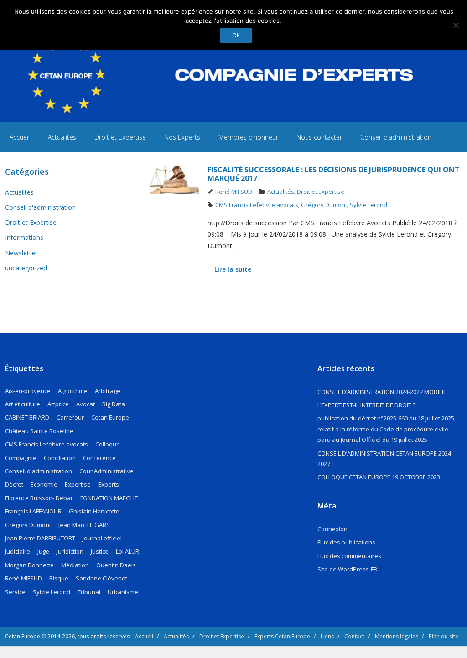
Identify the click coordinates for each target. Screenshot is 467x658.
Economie (44, 484)
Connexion (332, 529)
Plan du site (443, 636)
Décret (14, 484)
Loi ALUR (127, 551)
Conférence (99, 458)
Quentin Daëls (116, 565)
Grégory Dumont (324, 205)
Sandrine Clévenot (101, 578)
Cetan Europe (110, 417)
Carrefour (70, 417)
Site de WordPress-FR (347, 569)
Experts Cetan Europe (282, 636)
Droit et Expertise (320, 191)
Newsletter (21, 253)
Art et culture (22, 404)
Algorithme (73, 391)
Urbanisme (123, 592)
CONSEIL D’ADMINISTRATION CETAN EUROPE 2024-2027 (385, 458)
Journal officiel (102, 538)
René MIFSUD (233, 191)
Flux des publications (346, 542)
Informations (24, 237)
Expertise (78, 484)
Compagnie (20, 458)
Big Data (113, 404)
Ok (236, 35)
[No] (455, 25)
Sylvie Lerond (368, 205)
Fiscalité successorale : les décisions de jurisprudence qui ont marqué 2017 (334, 174)
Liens (327, 636)
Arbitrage (107, 391)
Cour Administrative (106, 471)
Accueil (144, 636)
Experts (108, 484)
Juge (43, 551)
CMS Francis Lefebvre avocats (256, 205)
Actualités (280, 191)
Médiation (75, 565)
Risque (58, 578)
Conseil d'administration (40, 207)
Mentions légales (396, 636)
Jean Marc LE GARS (84, 525)
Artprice (58, 404)
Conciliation (60, 458)
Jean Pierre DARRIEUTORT (40, 538)
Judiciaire (17, 551)
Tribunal (89, 592)
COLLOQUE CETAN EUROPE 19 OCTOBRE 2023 (378, 477)
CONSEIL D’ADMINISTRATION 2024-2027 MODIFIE (381, 392)
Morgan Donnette (29, 565)
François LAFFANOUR (33, 511)
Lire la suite (232, 269)
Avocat (85, 404)
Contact (354, 636)
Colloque (107, 444)
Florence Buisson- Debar (39, 498)
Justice (100, 551)
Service (15, 592)
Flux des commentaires (349, 556)
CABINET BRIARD (27, 417)
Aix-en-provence (28, 391)
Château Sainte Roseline (39, 431)
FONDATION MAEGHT (109, 498)
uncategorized (26, 268)
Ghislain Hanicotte (94, 511)
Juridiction (70, 551)
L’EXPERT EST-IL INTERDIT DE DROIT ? (366, 405)
